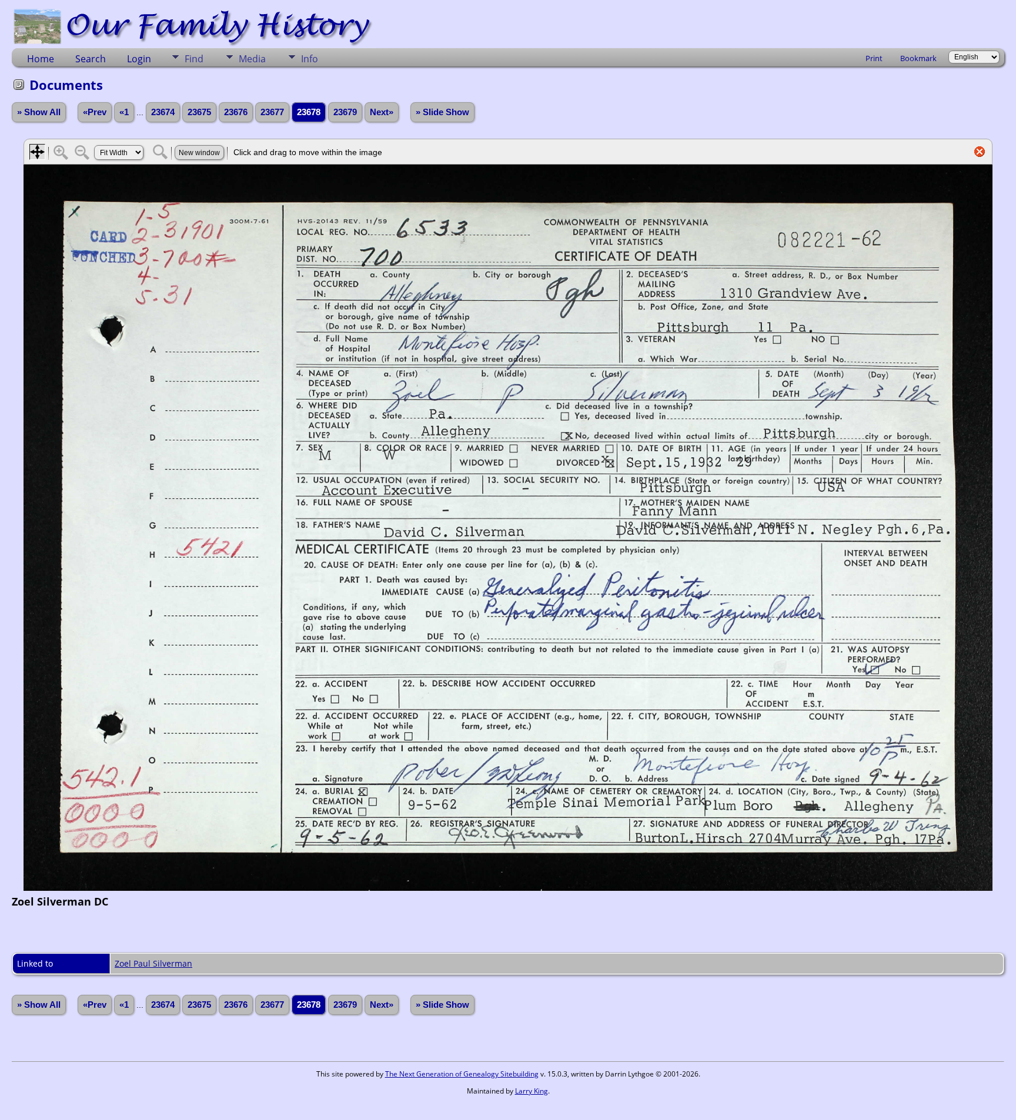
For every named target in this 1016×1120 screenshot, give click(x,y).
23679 (345, 112)
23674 (163, 112)
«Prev (94, 112)
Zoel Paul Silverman (153, 963)
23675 (199, 112)
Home (40, 58)
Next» (381, 112)
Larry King (531, 1091)
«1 (124, 112)
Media (252, 58)
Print (874, 58)
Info (309, 58)
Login (139, 58)
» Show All (39, 112)
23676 (236, 112)
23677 (272, 112)
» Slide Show (442, 112)
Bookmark (918, 58)
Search (90, 58)
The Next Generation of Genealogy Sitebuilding (462, 1074)
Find (194, 58)
